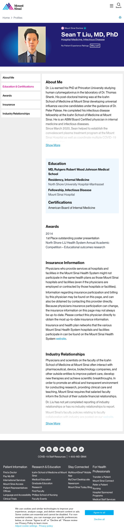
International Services (14, 480)
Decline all (99, 519)
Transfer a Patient (102, 477)
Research (37, 487)
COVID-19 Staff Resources (52, 456)
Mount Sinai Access (13, 484)
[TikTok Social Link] (81, 449)
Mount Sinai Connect (103, 480)
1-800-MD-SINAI (77, 456)
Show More (53, 145)
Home (6, 17)
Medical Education (41, 479)
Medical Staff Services (104, 499)
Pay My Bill (8, 476)
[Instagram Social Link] (68, 449)
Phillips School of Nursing (44, 495)
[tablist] (20, 94)
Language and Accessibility (17, 495)
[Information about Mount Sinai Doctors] (85, 28)
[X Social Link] (55, 449)
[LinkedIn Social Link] (42, 449)
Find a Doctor (10, 472)
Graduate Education (42, 483)
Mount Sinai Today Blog (80, 487)
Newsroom (73, 483)
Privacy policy (46, 526)
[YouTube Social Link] (62, 449)
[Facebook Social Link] (49, 449)
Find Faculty (38, 491)
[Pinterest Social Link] (75, 449)
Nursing (97, 488)
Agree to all (99, 512)
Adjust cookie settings (26, 526)
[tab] (21, 77)
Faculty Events (39, 498)
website (61, 339)
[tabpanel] (82, 113)
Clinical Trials (10, 498)
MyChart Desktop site (79, 479)
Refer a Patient (100, 484)
